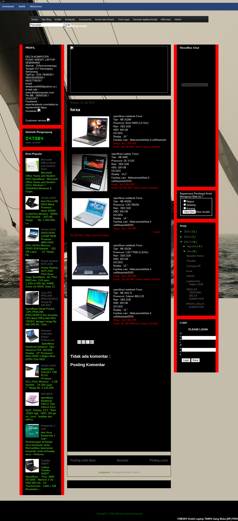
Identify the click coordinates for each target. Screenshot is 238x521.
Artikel (58, 19)
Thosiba (191, 260)
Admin (178, 19)
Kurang (190, 208)
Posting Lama (158, 460)
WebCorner (36, 6)
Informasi (166, 19)
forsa (189, 271)
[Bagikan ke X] (88, 342)
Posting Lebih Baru (83, 460)
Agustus (192, 246)
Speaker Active (195, 255)
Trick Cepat (123, 19)
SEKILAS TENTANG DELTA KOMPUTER (195, 294)
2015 (187, 231)
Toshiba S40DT (45, 462)
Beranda (122, 460)
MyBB (22, 6)
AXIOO (190, 276)
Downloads (8, 6)
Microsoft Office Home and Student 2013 (48, 164)
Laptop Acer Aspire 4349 (194, 283)
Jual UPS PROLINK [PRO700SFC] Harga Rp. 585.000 (49, 299)
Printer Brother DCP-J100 (49, 262)
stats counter (33, 142)
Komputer (70, 19)
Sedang (191, 204)
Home (34, 19)
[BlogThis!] (83, 342)
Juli (189, 251)
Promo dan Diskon (104, 19)
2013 (187, 236)
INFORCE (47, 393)
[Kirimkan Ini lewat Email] (79, 342)
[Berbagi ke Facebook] (92, 342)
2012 (187, 241)
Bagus (190, 201)
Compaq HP (193, 266)
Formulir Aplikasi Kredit (145, 19)
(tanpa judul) (48, 197)
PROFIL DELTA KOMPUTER (195, 305)
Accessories (85, 19)
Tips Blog (46, 19)
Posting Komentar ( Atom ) (125, 472)
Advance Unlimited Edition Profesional (47, 335)
